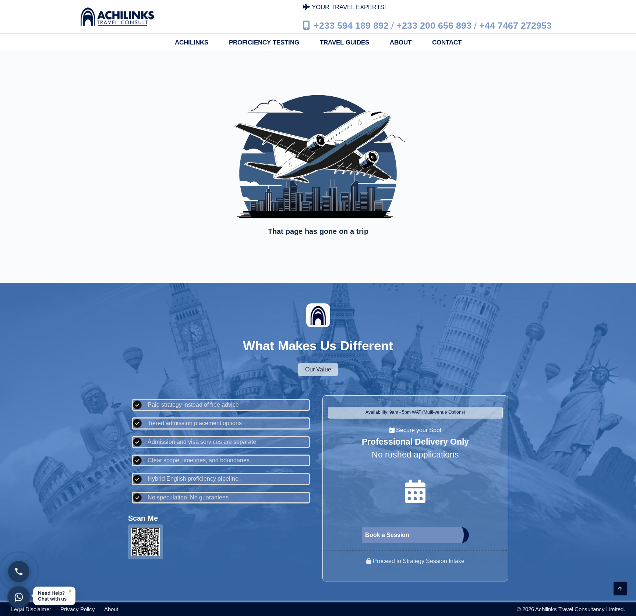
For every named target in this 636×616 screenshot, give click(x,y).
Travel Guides (344, 42)
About (400, 42)
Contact (447, 42)
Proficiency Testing (264, 42)
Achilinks (191, 42)
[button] (54, 596)
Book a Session (387, 535)
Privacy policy (77, 609)
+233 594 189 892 (351, 25)
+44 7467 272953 (515, 25)
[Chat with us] (18, 597)
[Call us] (18, 571)
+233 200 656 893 (433, 25)
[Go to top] (620, 588)
